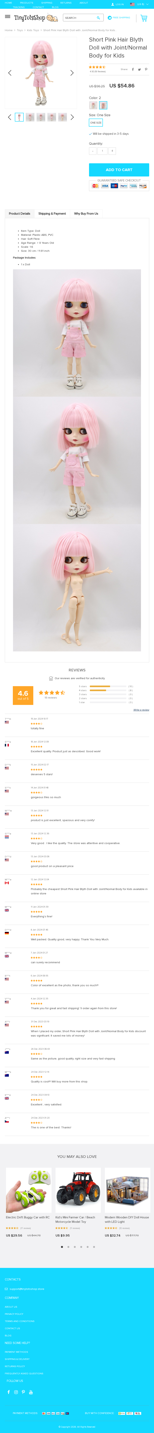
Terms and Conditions (19, 1321)
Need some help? (17, 1343)
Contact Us (12, 1328)
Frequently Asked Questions (24, 1373)
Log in (119, 4)
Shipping (46, 3)
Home (8, 3)
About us (11, 1306)
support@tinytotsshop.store (27, 1289)
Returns (66, 3)
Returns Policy (15, 1366)
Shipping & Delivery (17, 1359)
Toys (20, 30)
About (84, 3)
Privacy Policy (14, 1314)
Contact (38, 7)
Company (12, 1298)
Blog (55, 7)
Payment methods (16, 1352)
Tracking (19, 7)
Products (26, 3)
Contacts (13, 1279)
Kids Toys (33, 30)
